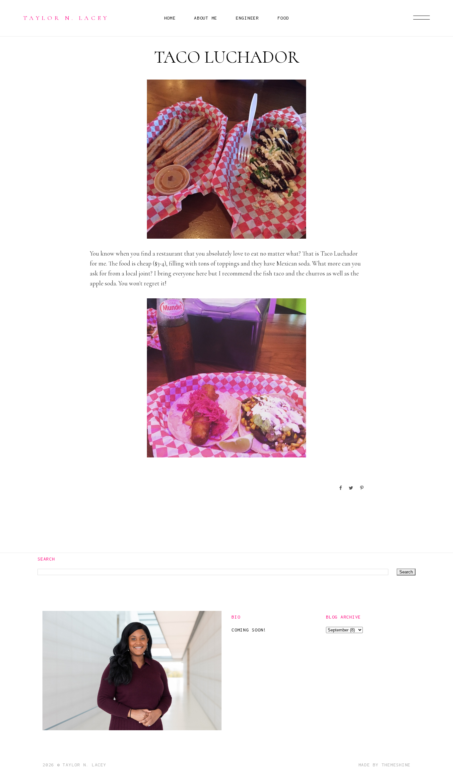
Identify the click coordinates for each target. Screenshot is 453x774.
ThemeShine (396, 764)
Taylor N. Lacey (66, 18)
